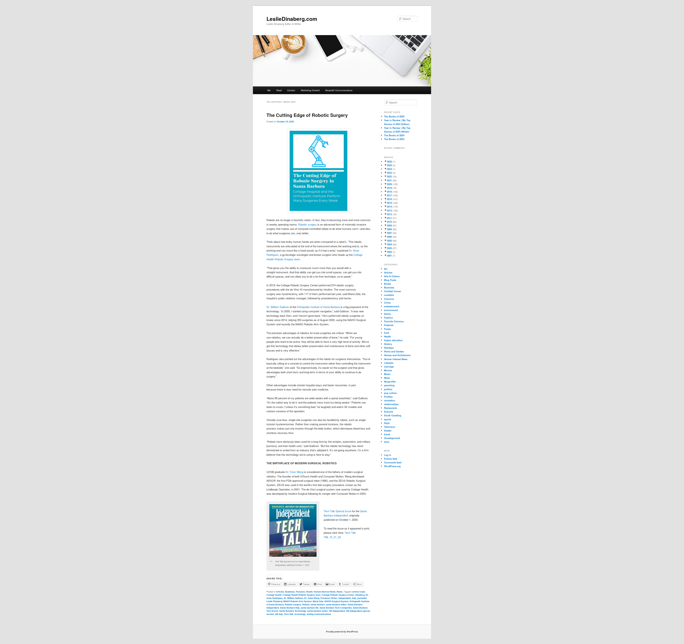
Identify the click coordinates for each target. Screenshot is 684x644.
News (339, 591)
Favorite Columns (394, 321)
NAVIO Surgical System (336, 601)
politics (388, 389)
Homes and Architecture (397, 355)
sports (387, 419)
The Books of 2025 (394, 116)
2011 (389, 218)
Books (387, 283)
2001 (389, 255)
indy (354, 598)
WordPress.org (392, 466)
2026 (389, 161)
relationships (391, 404)
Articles (280, 591)
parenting (389, 385)
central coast (358, 591)
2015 (389, 203)
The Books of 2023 (394, 139)
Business (290, 591)
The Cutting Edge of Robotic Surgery (307, 115)
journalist (362, 598)
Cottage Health (274, 594)
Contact (291, 90)
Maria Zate (318, 601)
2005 (389, 240)
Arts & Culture (392, 276)
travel (387, 434)
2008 (389, 229)
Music (387, 374)
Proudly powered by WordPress (342, 631)
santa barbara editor (336, 604)
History (388, 344)
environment (391, 310)
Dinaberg (360, 594)
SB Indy (279, 614)
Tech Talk (288, 614)
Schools (388, 411)
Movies (388, 370)
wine (386, 441)
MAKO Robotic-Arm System (297, 601)
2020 (389, 184)
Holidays (389, 347)
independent (344, 598)
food (386, 332)
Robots (306, 604)
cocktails (389, 295)
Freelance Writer (328, 598)
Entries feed (390, 458)
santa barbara (318, 604)
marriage (389, 366)
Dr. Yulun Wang (294, 472)
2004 (389, 244)
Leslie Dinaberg (274, 601)
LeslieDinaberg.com (291, 18)
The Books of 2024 (394, 135)
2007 (389, 233)
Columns (389, 299)
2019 (389, 188)
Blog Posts (390, 280)
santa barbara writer (317, 610)
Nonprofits (390, 381)
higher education (393, 340)
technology (300, 614)
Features (300, 591)
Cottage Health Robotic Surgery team (302, 594)
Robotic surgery (307, 224)
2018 (389, 191)
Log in (387, 455)
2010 (389, 221)
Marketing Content (310, 90)
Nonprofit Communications (339, 90)
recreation (389, 400)
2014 (389, 206)
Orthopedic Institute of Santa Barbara (318, 307)
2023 (389, 172)
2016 (389, 199)
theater (388, 430)
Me (269, 90)
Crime (387, 302)
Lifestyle (388, 362)
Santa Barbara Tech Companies (336, 607)
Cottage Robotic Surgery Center (338, 594)
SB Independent (337, 610)
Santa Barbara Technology (292, 610)
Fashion (388, 317)
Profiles (388, 396)
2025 (389, 165)
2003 (389, 248)
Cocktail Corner (392, 291)
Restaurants (390, 408)
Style (387, 423)
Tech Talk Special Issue (337, 511)
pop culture (390, 393)
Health (309, 591)
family (387, 313)
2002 (389, 252)
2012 (389, 214)
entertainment (391, 306)
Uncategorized (392, 438)
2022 (389, 176)
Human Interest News (325, 591)
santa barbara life (309, 607)
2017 (389, 195)
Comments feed (392, 462)
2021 (389, 180)
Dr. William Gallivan (277, 307)
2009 (389, 225)
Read (279, 90)
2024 (389, 169)
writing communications (319, 614)
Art (385, 268)
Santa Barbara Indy (290, 607)
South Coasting (392, 415)
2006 (389, 236)
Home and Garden (394, 351)
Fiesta (387, 329)
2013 (389, 210)
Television (389, 426)
